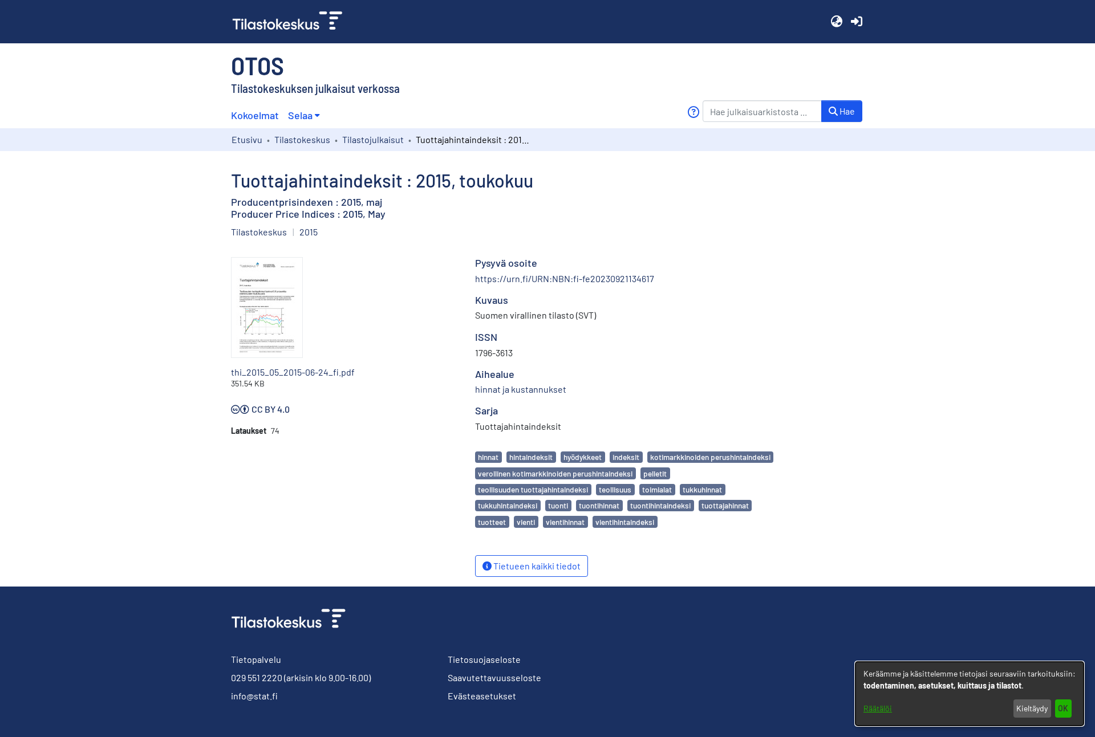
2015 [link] (308, 231)
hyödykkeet (582, 457)
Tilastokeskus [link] (302, 139)
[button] (836, 21)
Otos (257, 65)
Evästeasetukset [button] (482, 695)
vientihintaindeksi (624, 522)
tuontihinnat (599, 505)
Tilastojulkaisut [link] (373, 139)
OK (1063, 708)
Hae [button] (846, 110)
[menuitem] (303, 115)
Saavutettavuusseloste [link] (494, 677)
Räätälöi (877, 708)
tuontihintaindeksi (660, 505)
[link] (292, 21)
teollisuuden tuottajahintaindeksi (533, 489)
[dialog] (969, 694)
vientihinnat (565, 522)
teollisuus (615, 489)
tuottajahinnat (725, 505)
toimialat (657, 489)
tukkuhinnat (702, 489)
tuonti (558, 505)
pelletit (655, 473)
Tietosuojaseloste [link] (484, 659)
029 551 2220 (256, 677)
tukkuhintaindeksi (507, 505)
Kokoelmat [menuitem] (255, 115)
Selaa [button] (300, 115)
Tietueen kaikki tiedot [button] (536, 565)
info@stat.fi (254, 695)
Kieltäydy (1032, 708)
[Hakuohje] (693, 112)
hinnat (488, 457)
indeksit (626, 457)
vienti (526, 522)
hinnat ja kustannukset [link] (520, 389)
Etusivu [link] (247, 139)
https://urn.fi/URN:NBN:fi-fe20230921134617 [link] (564, 278)
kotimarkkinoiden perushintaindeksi (710, 457)
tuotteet (492, 522)
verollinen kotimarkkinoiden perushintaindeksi (555, 473)
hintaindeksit (531, 457)
